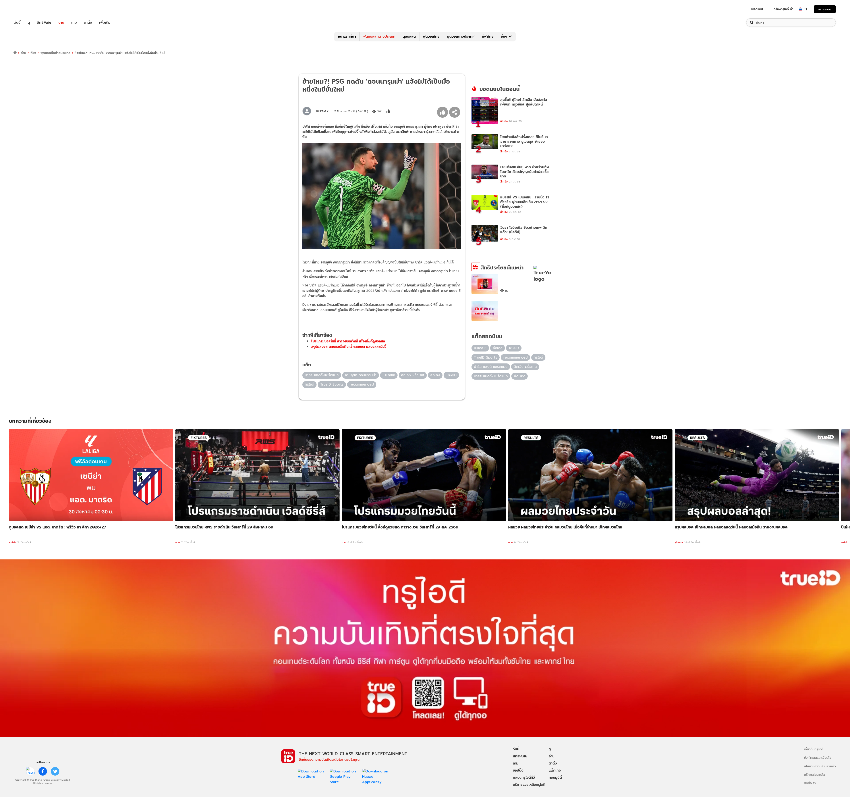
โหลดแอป (757, 9)
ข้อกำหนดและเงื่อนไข (817, 757)
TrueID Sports (332, 384)
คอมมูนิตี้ (555, 777)
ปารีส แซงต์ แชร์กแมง (491, 366)
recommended (362, 384)
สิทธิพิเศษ (44, 22)
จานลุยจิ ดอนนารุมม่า (361, 375)
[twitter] (55, 771)
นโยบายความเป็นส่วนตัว (820, 766)
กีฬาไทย (488, 36)
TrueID (27, 9)
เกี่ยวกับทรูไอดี (813, 749)
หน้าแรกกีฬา (347, 36)
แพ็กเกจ (555, 770)
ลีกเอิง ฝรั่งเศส (412, 375)
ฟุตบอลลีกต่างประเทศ (379, 36)
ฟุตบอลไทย (431, 36)
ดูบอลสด (409, 36)
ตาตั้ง (88, 22)
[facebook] (42, 771)
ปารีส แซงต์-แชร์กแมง (322, 375)
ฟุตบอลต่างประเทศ (461, 36)
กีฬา (33, 52)
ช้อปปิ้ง (518, 770)
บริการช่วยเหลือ (814, 774)
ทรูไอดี (309, 384)
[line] (30, 771)
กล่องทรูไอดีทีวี (524, 777)
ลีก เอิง (519, 376)
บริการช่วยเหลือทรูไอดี (529, 784)
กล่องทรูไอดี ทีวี (783, 9)
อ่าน (61, 22)
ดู (29, 22)
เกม (74, 22)
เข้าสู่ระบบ (824, 9)
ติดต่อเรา (810, 782)
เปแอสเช (388, 375)
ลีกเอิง (435, 375)
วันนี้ (17, 22)
